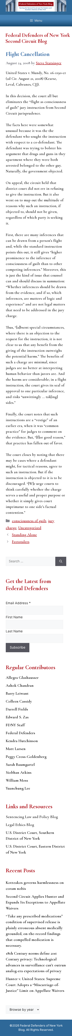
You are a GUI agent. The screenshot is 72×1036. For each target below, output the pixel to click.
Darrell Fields (17, 709)
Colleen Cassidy (19, 701)
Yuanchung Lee (18, 788)
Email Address (18, 603)
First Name (14, 617)
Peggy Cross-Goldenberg (26, 756)
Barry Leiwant (17, 693)
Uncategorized (29, 528)
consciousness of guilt (29, 521)
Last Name (14, 631)
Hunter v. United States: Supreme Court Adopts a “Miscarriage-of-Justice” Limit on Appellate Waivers (35, 984)
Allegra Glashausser (22, 677)
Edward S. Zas (17, 717)
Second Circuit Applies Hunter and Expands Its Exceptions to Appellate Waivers (35, 902)
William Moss (17, 780)
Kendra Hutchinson (22, 740)
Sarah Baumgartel (20, 764)
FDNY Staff (15, 725)
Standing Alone (24, 534)
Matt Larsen (16, 748)
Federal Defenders (20, 733)
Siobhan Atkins (18, 772)
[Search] (60, 561)
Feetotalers (20, 541)
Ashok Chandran (20, 685)
